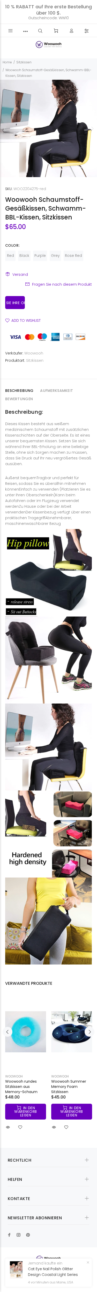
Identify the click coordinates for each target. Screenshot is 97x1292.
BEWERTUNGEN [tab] (19, 398)
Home (7, 62)
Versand (20, 274)
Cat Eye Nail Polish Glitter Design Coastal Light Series (53, 1271)
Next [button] (92, 128)
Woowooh (33, 353)
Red (10, 255)
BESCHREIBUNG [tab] (19, 390)
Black (24, 255)
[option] (48, 128)
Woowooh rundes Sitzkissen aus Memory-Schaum (21, 1086)
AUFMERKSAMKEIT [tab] (56, 390)
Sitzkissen (24, 62)
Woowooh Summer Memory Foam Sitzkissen (68, 1086)
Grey (55, 255)
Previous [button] (5, 128)
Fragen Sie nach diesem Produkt (62, 284)
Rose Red (73, 255)
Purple (40, 255)
